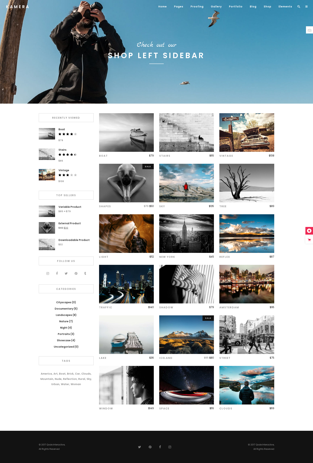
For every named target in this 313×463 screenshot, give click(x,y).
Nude (58, 379)
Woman (76, 384)
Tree (223, 206)
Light (103, 257)
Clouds (225, 408)
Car (77, 374)
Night (63, 327)
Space (164, 408)
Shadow (166, 307)
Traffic (105, 307)
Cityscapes (63, 302)
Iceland (166, 358)
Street (225, 358)
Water (65, 384)
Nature (63, 321)
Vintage (226, 156)
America (46, 374)
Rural (81, 379)
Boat (103, 156)
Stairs (164, 156)
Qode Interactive (56, 444)
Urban (55, 384)
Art (55, 374)
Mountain (46, 379)
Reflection (70, 379)
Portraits (64, 334)
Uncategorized (64, 347)
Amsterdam (229, 307)
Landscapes (64, 315)
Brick (70, 374)
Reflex (224, 257)
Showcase (64, 340)
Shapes (105, 206)
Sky (162, 206)
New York (167, 257)
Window (106, 408)
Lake (103, 358)
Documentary (64, 308)
